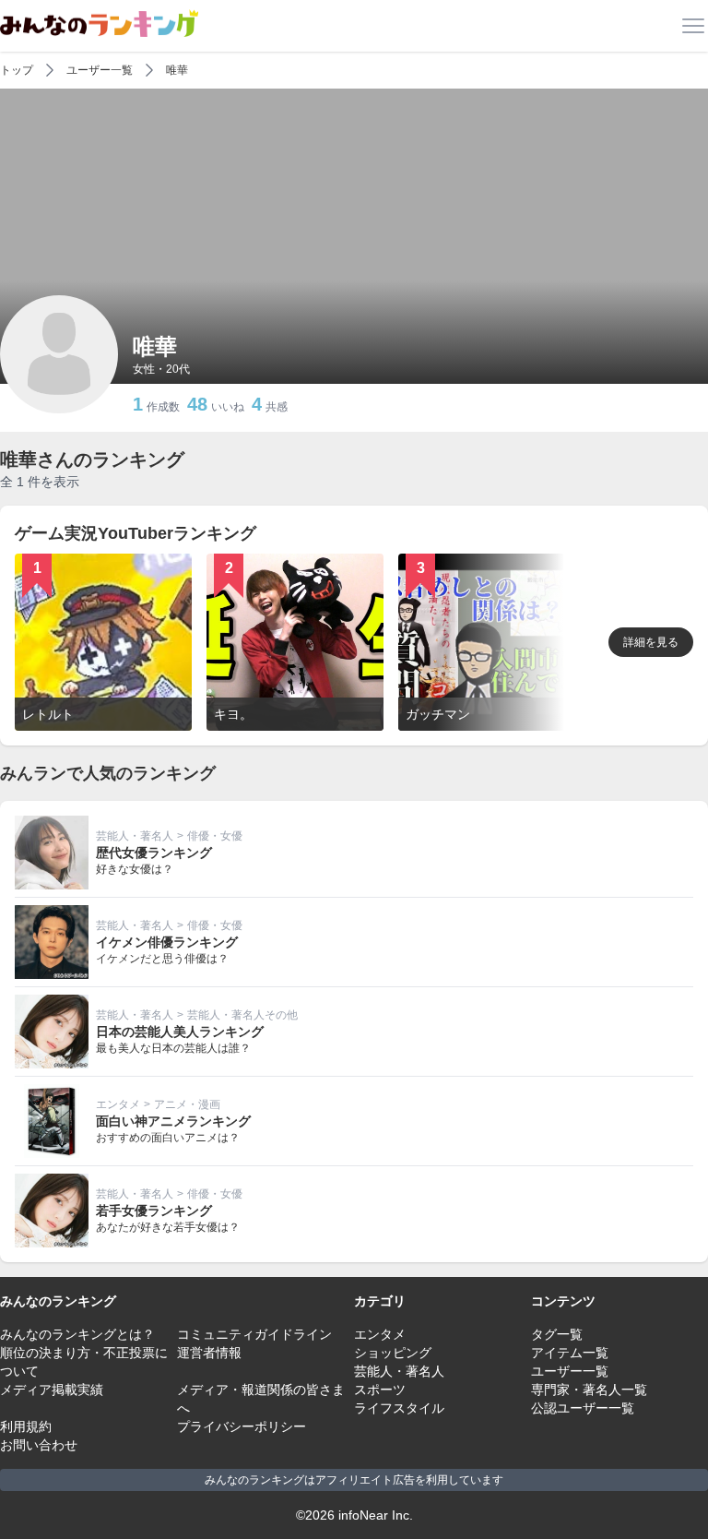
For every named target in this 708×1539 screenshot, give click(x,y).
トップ (16, 70)
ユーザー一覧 (99, 70)
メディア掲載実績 (51, 1389)
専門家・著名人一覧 (589, 1389)
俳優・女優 (214, 835)
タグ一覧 (557, 1334)
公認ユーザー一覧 (582, 1408)
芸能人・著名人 (134, 835)
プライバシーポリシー (241, 1426)
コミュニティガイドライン (254, 1334)
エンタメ (118, 1104)
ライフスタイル (399, 1408)
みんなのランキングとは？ (77, 1334)
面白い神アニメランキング (173, 1121)
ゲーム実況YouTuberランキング (135, 533)
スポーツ (380, 1389)
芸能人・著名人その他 (242, 1014)
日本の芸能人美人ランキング (180, 1031)
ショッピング (392, 1352)
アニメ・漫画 (187, 1104)
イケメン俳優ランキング (167, 942)
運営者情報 (209, 1352)
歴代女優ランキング (154, 852)
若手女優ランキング (154, 1210)
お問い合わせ (38, 1445)
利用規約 (26, 1426)
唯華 (177, 70)
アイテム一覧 (569, 1352)
